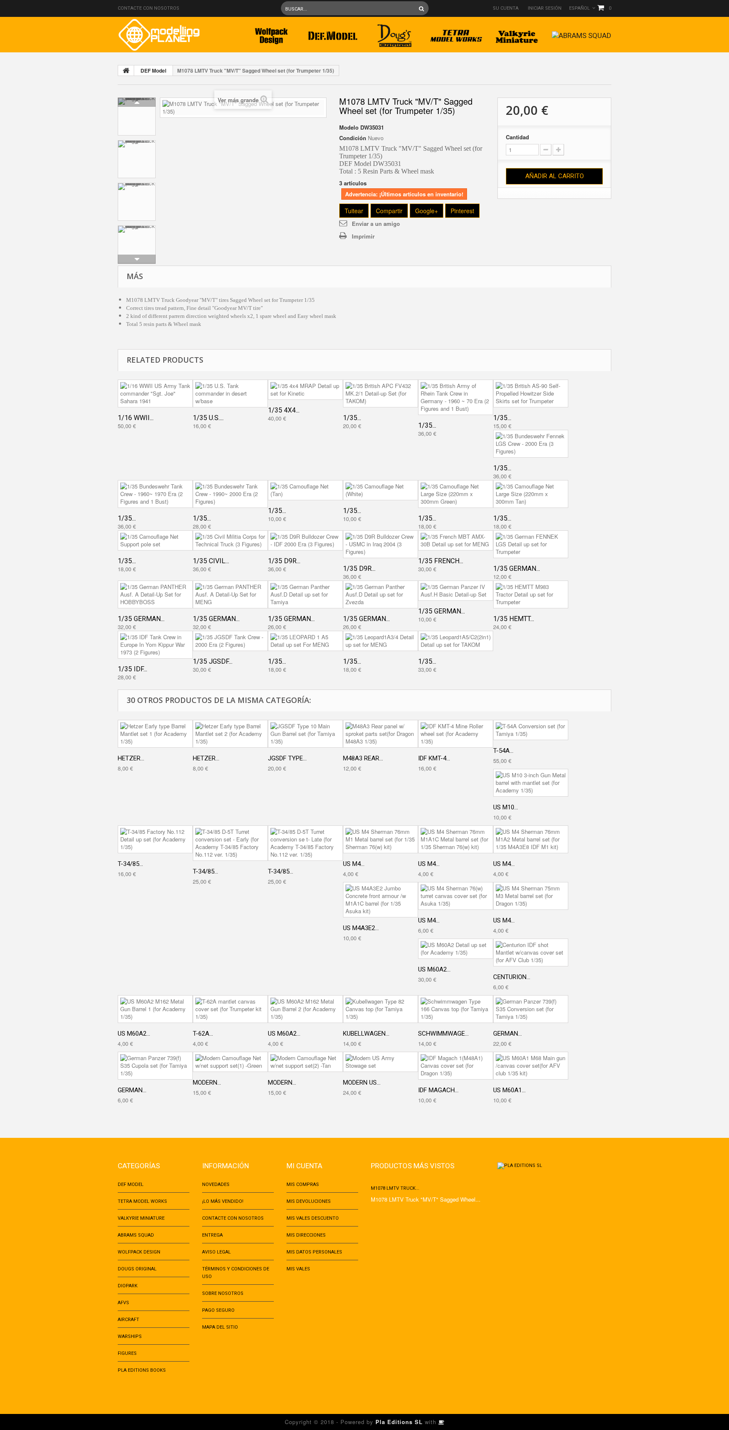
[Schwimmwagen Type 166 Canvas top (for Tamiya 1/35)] (455, 1009)
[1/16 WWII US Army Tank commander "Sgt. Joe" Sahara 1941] (155, 393)
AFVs (123, 1302)
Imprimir (363, 236)
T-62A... (203, 1033)
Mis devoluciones (308, 1201)
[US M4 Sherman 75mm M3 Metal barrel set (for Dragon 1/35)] (530, 896)
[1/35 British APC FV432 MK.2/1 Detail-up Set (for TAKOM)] (380, 393)
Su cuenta (505, 8)
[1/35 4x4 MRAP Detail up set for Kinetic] (305, 390)
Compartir (389, 210)
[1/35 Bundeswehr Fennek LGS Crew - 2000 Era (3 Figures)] (530, 444)
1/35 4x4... (284, 410)
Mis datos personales (314, 1252)
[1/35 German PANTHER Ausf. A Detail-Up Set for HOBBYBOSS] (155, 594)
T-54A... (503, 750)
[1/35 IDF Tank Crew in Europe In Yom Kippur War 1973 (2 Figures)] (155, 645)
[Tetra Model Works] (456, 33)
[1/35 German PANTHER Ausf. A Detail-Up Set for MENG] (230, 594)
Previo (137, 102)
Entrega (212, 1235)
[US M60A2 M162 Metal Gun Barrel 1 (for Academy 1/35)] (155, 1009)
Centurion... (511, 977)
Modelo (349, 127)
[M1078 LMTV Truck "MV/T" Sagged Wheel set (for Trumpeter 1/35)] (137, 117)
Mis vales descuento (312, 1218)
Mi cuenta (304, 1165)
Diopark (128, 1286)
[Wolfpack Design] (271, 33)
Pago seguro (218, 1310)
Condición (352, 138)
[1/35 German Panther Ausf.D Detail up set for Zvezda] (380, 594)
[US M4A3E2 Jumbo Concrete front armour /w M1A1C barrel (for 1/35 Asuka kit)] (380, 899)
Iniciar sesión (545, 8)
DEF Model (153, 70)
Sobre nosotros (222, 1293)
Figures (127, 1353)
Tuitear (354, 210)
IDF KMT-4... (434, 758)
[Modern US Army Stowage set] (380, 1062)
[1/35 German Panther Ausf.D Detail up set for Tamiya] (305, 594)
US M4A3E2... (361, 928)
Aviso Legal (216, 1252)
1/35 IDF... (132, 669)
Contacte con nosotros (148, 8)
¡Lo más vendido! (222, 1201)
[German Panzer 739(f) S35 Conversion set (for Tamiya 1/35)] (530, 1009)
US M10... (505, 807)
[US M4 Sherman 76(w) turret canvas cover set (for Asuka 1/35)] (455, 896)
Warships (130, 1336)
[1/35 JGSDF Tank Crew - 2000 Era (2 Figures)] (230, 641)
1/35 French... (440, 561)
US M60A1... (509, 1090)
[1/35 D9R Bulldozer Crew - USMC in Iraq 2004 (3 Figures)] (380, 544)
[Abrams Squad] (582, 33)
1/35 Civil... (211, 561)
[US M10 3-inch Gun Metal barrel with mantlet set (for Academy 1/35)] (530, 783)
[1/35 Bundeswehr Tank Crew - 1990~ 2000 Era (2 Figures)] (230, 494)
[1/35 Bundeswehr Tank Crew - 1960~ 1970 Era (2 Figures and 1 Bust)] (155, 494)
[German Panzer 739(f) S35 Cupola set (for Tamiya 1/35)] (155, 1066)
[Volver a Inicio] (126, 70)
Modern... (207, 1082)
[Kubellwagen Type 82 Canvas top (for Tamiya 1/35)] (380, 1009)
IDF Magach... (438, 1090)
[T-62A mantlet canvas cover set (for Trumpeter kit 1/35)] (230, 1009)
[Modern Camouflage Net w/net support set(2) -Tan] (305, 1062)
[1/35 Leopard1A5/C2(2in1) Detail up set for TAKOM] (455, 641)
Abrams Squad (136, 1235)
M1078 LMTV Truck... (395, 1188)
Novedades (216, 1184)
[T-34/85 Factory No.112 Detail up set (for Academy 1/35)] (155, 839)
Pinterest (462, 210)
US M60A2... (434, 969)
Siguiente (137, 259)
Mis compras (302, 1184)
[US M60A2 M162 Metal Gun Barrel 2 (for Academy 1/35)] (305, 1009)
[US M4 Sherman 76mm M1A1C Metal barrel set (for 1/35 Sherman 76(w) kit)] (455, 839)
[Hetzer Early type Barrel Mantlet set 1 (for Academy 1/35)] (155, 734)
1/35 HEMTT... (513, 619)
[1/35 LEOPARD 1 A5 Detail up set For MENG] (305, 641)
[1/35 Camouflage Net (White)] (380, 490)
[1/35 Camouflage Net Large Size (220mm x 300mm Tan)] (530, 494)
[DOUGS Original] (394, 33)
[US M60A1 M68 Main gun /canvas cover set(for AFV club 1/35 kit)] (530, 1066)
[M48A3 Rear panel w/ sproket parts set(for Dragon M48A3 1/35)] (380, 734)
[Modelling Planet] (159, 35)
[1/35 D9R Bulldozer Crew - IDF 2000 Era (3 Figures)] (305, 540)
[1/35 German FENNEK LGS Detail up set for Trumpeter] (530, 544)
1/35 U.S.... (208, 418)
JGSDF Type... (287, 758)
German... (507, 1033)
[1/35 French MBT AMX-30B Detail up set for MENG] (455, 540)
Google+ (426, 210)
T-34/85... (130, 864)
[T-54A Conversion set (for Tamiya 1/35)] (530, 730)
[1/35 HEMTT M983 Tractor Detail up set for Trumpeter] (530, 594)
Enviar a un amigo (376, 224)
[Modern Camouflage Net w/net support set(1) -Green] (230, 1062)
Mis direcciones (306, 1235)
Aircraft (128, 1319)
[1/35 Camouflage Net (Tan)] (305, 490)
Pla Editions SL (399, 1422)
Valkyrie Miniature (141, 1218)
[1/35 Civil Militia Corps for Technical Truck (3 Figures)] (230, 540)
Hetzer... (131, 758)
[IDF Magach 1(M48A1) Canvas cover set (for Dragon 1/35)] (455, 1066)
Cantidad (517, 137)
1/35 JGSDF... (212, 661)
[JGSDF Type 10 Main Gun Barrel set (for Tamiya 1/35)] (305, 734)
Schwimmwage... (443, 1033)
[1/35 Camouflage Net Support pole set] (155, 540)
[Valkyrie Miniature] (517, 33)
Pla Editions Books (142, 1370)
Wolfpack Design (139, 1252)
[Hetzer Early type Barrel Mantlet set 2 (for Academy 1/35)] (230, 734)
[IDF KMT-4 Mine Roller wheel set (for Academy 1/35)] (455, 734)
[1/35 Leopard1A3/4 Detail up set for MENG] (380, 641)
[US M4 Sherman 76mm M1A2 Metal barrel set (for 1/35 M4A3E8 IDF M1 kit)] (530, 839)
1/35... (352, 418)
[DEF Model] (333, 33)
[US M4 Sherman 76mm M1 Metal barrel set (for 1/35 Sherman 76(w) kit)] (380, 839)
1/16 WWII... (136, 418)
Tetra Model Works (142, 1201)
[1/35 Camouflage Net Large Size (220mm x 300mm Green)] (455, 494)
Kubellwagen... (366, 1033)
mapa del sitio (220, 1327)
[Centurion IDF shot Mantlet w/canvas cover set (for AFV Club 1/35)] (530, 952)
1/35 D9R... (284, 561)
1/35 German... (516, 568)
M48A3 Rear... (363, 758)
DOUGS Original (137, 1269)
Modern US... (362, 1082)
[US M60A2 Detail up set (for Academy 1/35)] (455, 949)
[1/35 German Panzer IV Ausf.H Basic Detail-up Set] (455, 591)
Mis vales (298, 1269)
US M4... (353, 864)
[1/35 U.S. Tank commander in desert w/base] (230, 393)
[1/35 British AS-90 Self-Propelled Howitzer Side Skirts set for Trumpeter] (530, 393)
